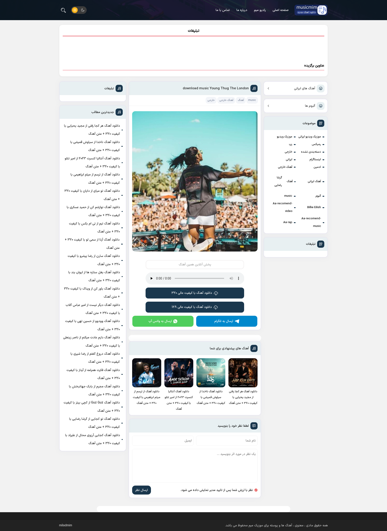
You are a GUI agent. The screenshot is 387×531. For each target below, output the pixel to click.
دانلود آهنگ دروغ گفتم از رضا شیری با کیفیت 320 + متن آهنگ (95, 358)
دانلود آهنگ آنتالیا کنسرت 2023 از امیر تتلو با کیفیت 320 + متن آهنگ (92, 162)
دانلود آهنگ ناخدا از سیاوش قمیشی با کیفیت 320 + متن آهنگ (95, 146)
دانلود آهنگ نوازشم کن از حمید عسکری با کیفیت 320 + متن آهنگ (93, 211)
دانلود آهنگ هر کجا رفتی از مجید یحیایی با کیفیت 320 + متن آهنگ (92, 130)
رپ (290, 144)
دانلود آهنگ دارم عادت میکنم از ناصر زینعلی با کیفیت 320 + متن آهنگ (91, 341)
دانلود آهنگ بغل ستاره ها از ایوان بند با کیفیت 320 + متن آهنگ (94, 276)
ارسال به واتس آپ (160, 321)
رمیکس (316, 144)
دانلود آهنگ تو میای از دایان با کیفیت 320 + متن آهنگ (92, 195)
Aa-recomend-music (311, 222)
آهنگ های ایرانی (304, 88)
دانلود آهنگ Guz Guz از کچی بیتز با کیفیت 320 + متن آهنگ (92, 406)
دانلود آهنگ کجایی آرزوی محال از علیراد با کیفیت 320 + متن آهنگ (92, 439)
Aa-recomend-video (282, 207)
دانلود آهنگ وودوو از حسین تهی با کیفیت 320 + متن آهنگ (92, 325)
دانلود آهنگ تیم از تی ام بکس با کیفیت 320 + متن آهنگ (94, 227)
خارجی (288, 152)
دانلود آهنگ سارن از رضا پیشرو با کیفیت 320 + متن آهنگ (94, 260)
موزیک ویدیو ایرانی (309, 136)
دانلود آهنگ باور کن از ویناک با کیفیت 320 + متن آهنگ (92, 292)
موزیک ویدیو (284, 136)
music (288, 196)
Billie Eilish (314, 207)
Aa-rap (287, 222)
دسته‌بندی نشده (311, 152)
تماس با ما (223, 10)
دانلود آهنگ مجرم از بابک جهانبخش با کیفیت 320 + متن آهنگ (94, 390)
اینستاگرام (315, 159)
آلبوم (318, 196)
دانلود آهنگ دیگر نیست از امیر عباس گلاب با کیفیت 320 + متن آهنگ (93, 309)
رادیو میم (260, 10)
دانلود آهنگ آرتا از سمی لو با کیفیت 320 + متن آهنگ (92, 243)
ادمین (317, 167)
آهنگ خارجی (285, 167)
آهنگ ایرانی (314, 181)
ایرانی (289, 159)
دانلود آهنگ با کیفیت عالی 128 (192, 307)
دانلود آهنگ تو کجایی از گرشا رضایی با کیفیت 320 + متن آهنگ (94, 423)
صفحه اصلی (281, 10)
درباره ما (241, 10)
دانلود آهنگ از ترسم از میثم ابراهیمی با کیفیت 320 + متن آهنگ (95, 178)
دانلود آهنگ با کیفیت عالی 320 (192, 293)
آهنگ (290, 181)
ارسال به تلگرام (223, 321)
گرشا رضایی (278, 181)
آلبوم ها (310, 106)
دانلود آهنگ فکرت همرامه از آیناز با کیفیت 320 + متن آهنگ (93, 374)
